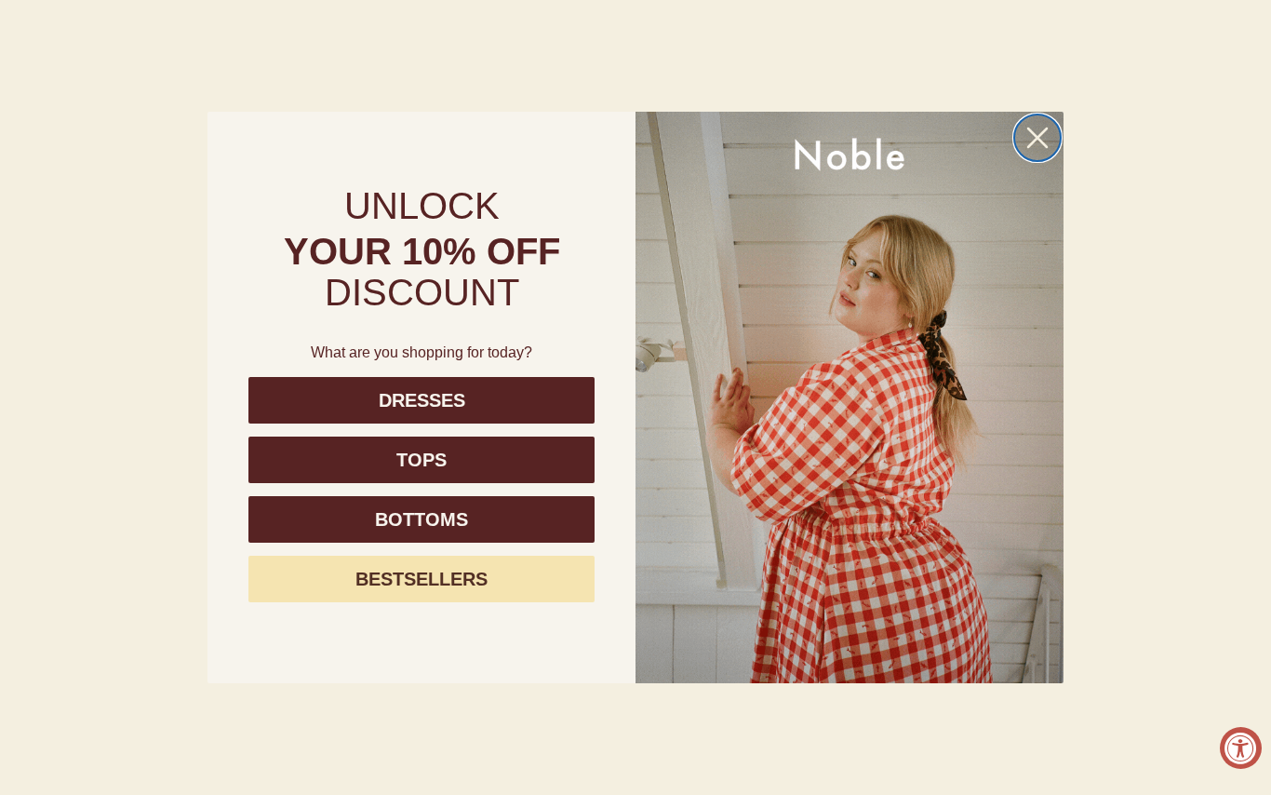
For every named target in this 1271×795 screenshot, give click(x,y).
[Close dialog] (1037, 138)
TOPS (421, 460)
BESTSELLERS (421, 579)
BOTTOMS (421, 519)
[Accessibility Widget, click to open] (1241, 748)
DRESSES (422, 400)
